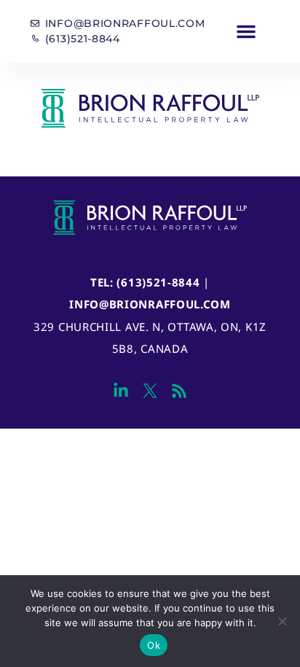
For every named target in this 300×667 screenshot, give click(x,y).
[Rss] (179, 390)
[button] (246, 31)
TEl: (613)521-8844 (145, 282)
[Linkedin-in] (120, 390)
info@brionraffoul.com (150, 304)
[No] (282, 621)
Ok (153, 645)
